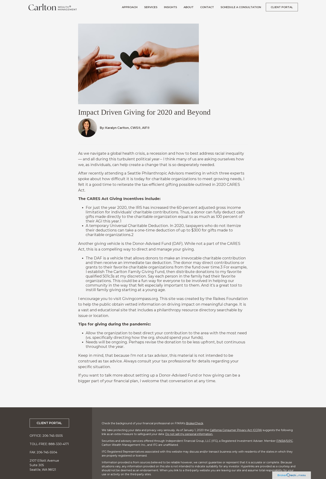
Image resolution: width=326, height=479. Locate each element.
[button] (129, 7)
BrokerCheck (194, 423)
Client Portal (49, 423)
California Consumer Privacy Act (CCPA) (236, 430)
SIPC (289, 441)
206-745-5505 (52, 435)
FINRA (280, 441)
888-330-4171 (58, 444)
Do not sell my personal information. (189, 434)
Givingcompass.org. (140, 298)
